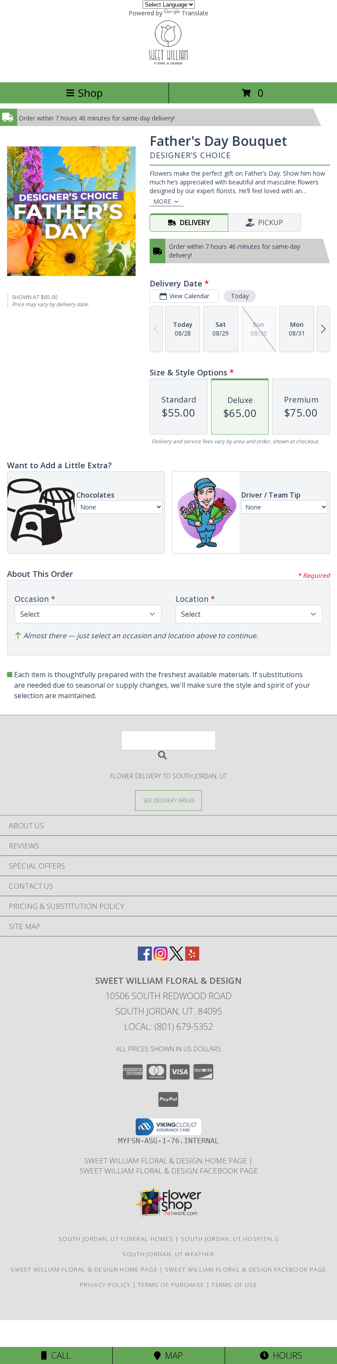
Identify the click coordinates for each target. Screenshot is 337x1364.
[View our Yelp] (192, 958)
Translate (195, 13)
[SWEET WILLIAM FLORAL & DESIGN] (168, 69)
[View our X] (176, 958)
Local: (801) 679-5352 (168, 1026)
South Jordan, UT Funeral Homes (115, 1239)
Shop (90, 92)
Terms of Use (234, 1285)
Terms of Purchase (171, 1285)
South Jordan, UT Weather (168, 1254)
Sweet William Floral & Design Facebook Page (168, 1171)
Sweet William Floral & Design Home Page (166, 1161)
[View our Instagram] (161, 958)
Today (240, 296)
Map (172, 1355)
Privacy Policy (105, 1285)
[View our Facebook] (145, 958)
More (162, 201)
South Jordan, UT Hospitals (230, 1239)
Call (59, 1355)
